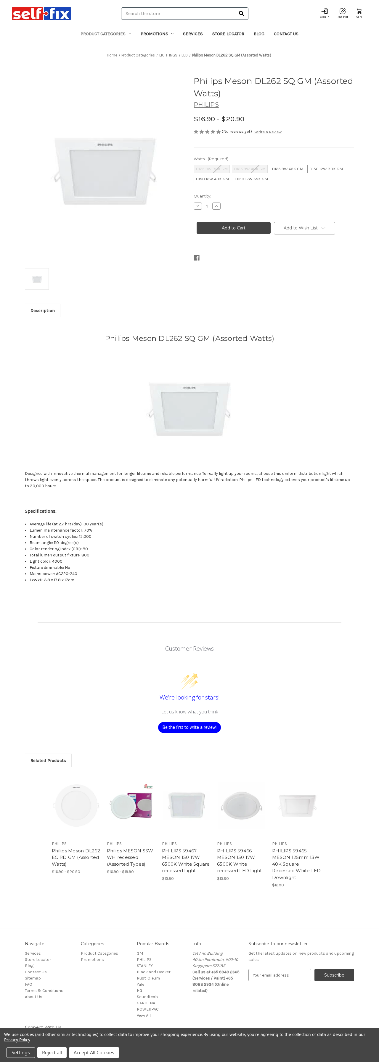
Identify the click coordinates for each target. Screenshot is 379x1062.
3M (140, 953)
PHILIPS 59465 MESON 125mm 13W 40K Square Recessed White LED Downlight (296, 864)
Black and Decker (154, 971)
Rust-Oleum (148, 978)
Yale (140, 984)
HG (139, 990)
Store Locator (228, 33)
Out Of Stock (131, 810)
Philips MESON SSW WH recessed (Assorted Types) (130, 857)
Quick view (71, 800)
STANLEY (145, 965)
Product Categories (103, 33)
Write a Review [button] (268, 132)
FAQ (28, 984)
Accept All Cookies (94, 1052)
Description (42, 310)
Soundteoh (147, 996)
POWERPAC (148, 1009)
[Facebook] (197, 258)
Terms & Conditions (44, 990)
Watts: (211, 158)
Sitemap (33, 978)
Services (193, 33)
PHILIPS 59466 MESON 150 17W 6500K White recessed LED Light (239, 861)
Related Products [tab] (48, 760)
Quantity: (202, 196)
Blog (259, 33)
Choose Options (76, 810)
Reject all (52, 1052)
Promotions (154, 33)
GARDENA (146, 1003)
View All (144, 1015)
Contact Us (286, 33)
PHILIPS (144, 959)
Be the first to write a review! (189, 727)
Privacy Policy (17, 1039)
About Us (33, 996)
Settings (21, 1052)
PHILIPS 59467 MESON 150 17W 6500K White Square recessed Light (186, 861)
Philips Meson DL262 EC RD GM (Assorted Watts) (76, 857)
